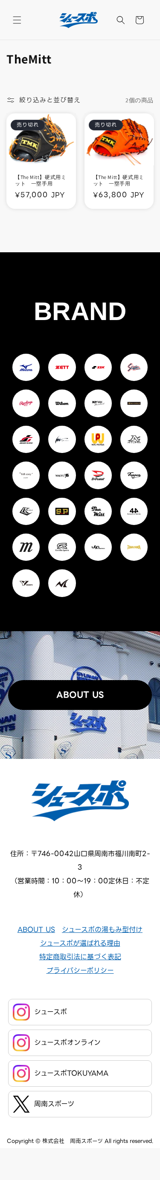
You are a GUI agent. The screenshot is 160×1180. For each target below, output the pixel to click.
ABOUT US (80, 694)
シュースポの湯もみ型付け (102, 929)
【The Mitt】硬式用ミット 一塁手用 (40, 180)
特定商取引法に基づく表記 (80, 957)
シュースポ (50, 1012)
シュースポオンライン (67, 1042)
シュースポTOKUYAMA (71, 1073)
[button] (17, 20)
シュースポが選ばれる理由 (80, 943)
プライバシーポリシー (80, 970)
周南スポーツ (54, 1104)
